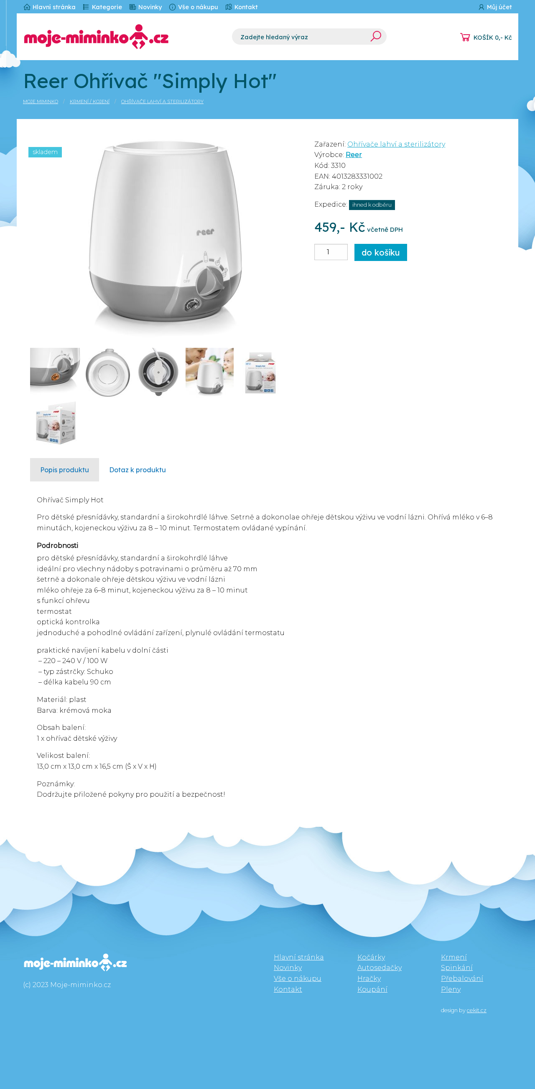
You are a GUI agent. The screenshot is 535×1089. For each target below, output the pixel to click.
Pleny (451, 989)
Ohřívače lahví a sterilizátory (162, 101)
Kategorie (106, 7)
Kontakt (245, 7)
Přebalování (462, 979)
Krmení (454, 957)
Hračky (369, 979)
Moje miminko (40, 101)
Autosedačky (379, 968)
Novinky (149, 7)
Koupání (372, 989)
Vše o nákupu (197, 7)
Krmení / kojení (90, 101)
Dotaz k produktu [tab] (137, 470)
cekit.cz (477, 1010)
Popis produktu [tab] (64, 470)
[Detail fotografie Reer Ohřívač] (165, 236)
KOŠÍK (493, 37)
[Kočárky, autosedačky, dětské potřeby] (121, 36)
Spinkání (457, 968)
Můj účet (498, 7)
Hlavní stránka (53, 7)
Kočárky (371, 957)
